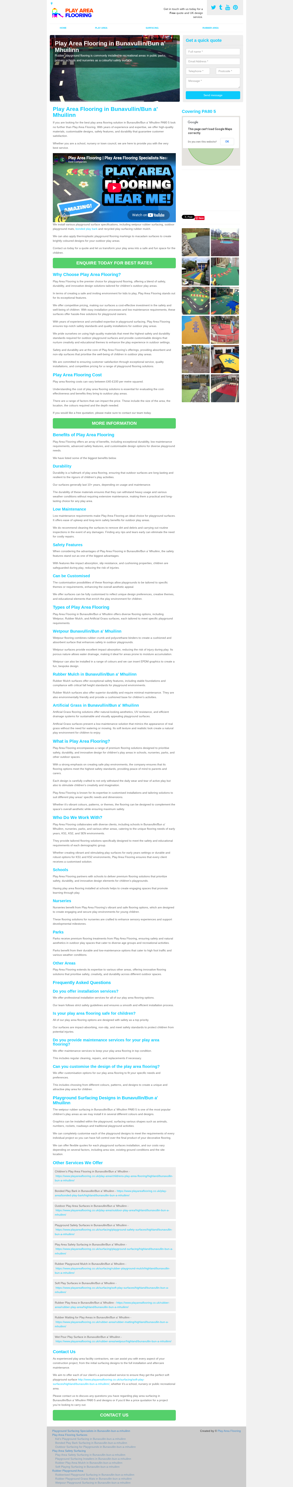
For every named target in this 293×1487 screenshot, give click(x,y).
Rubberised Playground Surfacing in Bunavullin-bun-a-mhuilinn (94, 1474)
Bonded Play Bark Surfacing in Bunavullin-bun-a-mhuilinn (91, 1442)
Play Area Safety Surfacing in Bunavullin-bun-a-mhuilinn (90, 1454)
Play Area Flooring (229, 1430)
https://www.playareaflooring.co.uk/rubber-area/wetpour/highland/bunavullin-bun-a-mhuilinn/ (113, 1341)
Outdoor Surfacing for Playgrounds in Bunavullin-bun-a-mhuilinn (95, 1446)
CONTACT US (114, 1415)
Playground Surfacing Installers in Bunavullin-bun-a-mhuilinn (93, 1458)
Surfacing (152, 28)
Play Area (101, 28)
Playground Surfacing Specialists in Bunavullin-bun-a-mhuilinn (91, 1430)
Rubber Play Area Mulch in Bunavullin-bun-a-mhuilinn (88, 1462)
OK (227, 141)
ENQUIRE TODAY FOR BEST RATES (114, 262)
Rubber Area (211, 28)
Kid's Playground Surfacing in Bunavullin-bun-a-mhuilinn (90, 1438)
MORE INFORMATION (114, 423)
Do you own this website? (202, 141)
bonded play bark (86, 228)
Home (63, 28)
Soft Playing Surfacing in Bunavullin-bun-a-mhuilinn (87, 1466)
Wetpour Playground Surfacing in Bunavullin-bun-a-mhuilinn (93, 1482)
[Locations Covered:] (51, 3)
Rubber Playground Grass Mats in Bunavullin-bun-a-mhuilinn (93, 1478)
